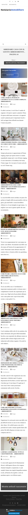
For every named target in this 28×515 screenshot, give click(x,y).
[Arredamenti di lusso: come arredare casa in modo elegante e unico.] (14, 176)
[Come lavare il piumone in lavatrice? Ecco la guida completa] (14, 89)
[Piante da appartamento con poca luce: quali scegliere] (14, 221)
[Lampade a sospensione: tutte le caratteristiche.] (14, 444)
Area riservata (12, 4)
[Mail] (18, 1)
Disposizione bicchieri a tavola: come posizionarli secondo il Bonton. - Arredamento (12, 364)
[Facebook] (9, 1)
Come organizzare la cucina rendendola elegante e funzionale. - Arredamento (14, 409)
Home (13, 60)
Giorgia (14, 104)
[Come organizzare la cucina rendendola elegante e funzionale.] (14, 399)
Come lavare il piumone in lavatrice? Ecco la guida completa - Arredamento (14, 99)
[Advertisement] (14, 27)
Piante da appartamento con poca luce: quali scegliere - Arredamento (13, 231)
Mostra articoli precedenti (15, 62)
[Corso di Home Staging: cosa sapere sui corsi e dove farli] (14, 134)
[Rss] (15, 1)
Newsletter (4, 4)
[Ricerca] (3, 44)
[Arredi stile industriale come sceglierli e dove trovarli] (14, 310)
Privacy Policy (19, 499)
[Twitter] (12, 1)
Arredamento (6, 107)
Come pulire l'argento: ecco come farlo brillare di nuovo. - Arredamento (13, 275)
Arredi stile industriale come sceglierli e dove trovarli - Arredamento (12, 320)
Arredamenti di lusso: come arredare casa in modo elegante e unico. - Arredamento (13, 186)
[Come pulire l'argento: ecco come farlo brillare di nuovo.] (14, 266)
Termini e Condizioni (10, 499)
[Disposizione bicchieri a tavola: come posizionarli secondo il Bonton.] (14, 355)
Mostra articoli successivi (14, 486)
